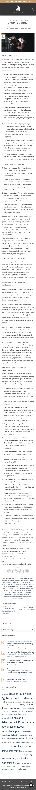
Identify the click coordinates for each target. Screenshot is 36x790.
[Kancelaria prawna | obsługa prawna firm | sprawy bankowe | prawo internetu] (18, 9)
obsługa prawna (19, 738)
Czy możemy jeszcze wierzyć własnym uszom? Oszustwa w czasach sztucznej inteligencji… (20, 643)
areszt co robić (6, 584)
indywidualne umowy (11, 714)
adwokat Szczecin (8, 582)
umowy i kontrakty (17, 599)
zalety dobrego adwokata (16, 769)
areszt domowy (15, 584)
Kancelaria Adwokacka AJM (17, 586)
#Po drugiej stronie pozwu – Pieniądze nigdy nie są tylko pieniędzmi (20, 661)
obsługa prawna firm (10, 590)
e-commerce (14, 711)
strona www (16, 766)
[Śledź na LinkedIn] (12, 1)
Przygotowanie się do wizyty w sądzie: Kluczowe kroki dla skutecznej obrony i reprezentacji (9, 608)
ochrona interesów (22, 590)
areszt (31, 582)
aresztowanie (24, 584)
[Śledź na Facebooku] (4, 1)
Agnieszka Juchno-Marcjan (18, 30)
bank (3, 702)
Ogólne (25, 19)
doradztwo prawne (11, 708)
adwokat (5, 694)
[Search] (32, 9)
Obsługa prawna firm (15, 19)
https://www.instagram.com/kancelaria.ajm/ (17, 564)
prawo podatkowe (18, 594)
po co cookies (5, 747)
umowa (23, 766)
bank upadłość (10, 702)
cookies (31, 702)
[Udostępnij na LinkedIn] (27, 571)
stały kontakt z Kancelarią (24, 596)
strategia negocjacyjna (23, 763)
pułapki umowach (16, 755)
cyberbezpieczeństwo (14, 705)
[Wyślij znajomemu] (20, 571)
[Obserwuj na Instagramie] (6, 1)
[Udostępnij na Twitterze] (16, 571)
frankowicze (21, 711)
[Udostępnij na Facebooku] (12, 571)
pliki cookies (30, 742)
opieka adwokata (20, 742)
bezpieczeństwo (18, 702)
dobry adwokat (26, 705)
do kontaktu (21, 551)
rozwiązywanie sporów (10, 596)
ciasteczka (26, 702)
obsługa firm (29, 588)
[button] (3, 9)
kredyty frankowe (20, 735)
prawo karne (23, 751)
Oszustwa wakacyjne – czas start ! (18, 679)
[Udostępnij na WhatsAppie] (9, 571)
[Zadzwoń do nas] (10, 1)
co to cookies (5, 705)
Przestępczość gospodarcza (18, 20)
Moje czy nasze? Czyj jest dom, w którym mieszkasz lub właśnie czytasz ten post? (20, 653)
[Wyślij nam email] (8, 1)
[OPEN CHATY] (31, 785)
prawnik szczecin (16, 592)
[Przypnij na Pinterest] (23, 571)
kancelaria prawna (20, 588)
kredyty (9, 735)
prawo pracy (27, 594)
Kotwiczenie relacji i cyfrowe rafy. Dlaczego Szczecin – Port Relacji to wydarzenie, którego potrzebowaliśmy (20, 671)
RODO (23, 754)
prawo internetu (11, 750)
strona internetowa (7, 766)
